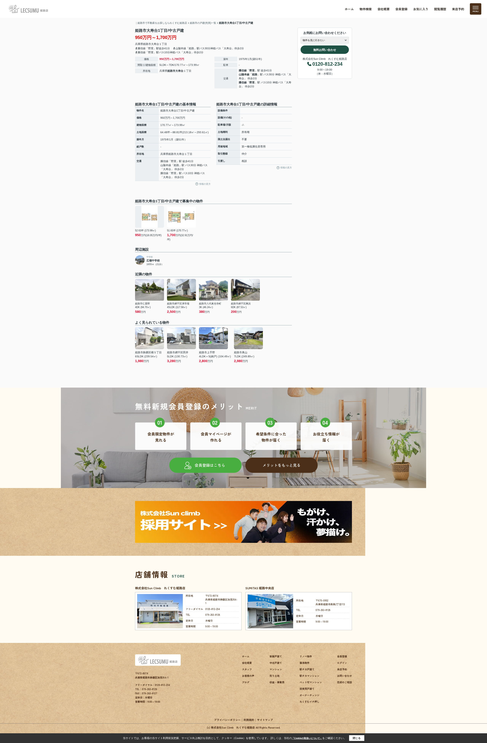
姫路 (254, 74)
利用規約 (249, 720)
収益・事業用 (277, 682)
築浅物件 (305, 663)
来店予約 (458, 9)
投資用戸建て (307, 688)
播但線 (243, 70)
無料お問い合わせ (324, 49)
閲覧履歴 (440, 9)
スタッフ (247, 669)
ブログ (245, 682)
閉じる (357, 738)
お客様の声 (248, 676)
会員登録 (401, 9)
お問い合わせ (344, 676)
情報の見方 (205, 184)
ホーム (349, 9)
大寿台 (155, 43)
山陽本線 (244, 74)
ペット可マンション (311, 682)
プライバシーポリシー (227, 720)
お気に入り (420, 9)
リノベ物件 (306, 656)
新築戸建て (276, 656)
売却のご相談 (344, 682)
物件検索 (366, 9)
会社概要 (383, 9)
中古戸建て (276, 663)
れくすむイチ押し (309, 701)
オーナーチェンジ (309, 695)
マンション (276, 669)
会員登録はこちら (210, 465)
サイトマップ (265, 720)
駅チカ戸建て (307, 669)
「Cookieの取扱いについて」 (307, 738)
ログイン (342, 663)
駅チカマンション (309, 676)
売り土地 (274, 676)
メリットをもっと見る (282, 465)
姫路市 (147, 43)
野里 (252, 70)
